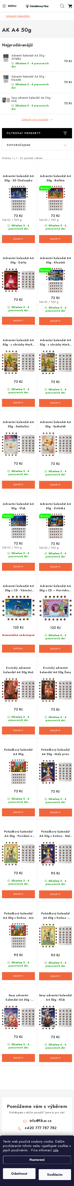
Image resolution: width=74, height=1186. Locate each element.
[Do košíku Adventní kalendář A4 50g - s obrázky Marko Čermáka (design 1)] (18, 403)
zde (55, 1150)
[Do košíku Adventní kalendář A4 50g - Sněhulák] (55, 485)
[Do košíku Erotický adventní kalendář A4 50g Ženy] (55, 731)
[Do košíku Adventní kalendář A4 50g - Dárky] (18, 321)
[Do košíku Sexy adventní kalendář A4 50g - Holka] (18, 1058)
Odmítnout (19, 1173)
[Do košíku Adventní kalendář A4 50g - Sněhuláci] (18, 485)
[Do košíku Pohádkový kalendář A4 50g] (18, 812)
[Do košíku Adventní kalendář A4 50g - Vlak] (18, 567)
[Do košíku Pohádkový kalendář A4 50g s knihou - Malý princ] (55, 894)
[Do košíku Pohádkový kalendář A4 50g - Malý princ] (55, 813)
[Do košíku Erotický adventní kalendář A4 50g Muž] (18, 730)
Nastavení (37, 1159)
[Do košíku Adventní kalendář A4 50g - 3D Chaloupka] (18, 239)
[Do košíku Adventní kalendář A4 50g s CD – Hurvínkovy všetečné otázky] (55, 649)
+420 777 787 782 (40, 1127)
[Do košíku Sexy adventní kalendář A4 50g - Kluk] (55, 1058)
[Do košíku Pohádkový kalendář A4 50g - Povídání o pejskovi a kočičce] (18, 894)
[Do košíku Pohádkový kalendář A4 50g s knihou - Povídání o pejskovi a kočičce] (55, 976)
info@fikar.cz (41, 1120)
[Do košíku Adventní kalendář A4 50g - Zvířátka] (55, 567)
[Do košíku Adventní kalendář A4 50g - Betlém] (55, 239)
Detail (18, 649)
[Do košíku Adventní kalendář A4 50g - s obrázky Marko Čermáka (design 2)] (55, 403)
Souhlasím (54, 1174)
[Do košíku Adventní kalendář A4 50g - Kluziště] (55, 321)
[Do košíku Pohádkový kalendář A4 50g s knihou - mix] (18, 976)
